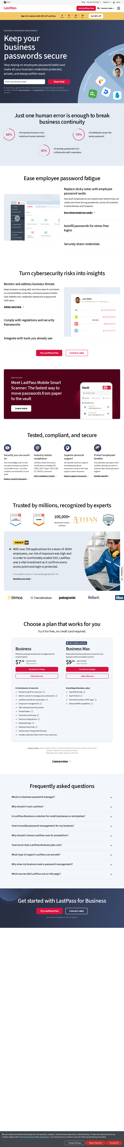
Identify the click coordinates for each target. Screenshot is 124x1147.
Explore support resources (75, 476)
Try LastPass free (49, 353)
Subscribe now (37, 676)
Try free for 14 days (37, 669)
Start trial (59, 81)
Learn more (21, 408)
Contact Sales (33, 748)
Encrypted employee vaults (78, 212)
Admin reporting (12, 307)
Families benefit (101, 476)
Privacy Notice (24, 90)
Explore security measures (15, 479)
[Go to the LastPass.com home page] (10, 8)
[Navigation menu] (118, 8)
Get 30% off (96, 16)
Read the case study (21, 579)
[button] (92, 189)
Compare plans (60, 761)
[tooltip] (44, 692)
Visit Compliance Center (44, 476)
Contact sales (77, 353)
